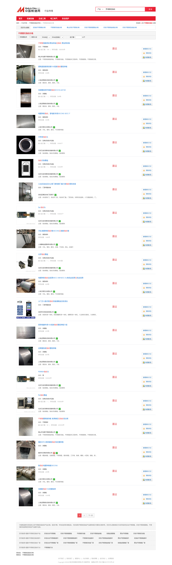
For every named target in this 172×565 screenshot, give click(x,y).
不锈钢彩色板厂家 (88, 543)
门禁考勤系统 (46, 188)
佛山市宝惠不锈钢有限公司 (46, 57)
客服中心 (78, 559)
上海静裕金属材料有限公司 (46, 244)
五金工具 (42, 18)
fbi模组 (42, 395)
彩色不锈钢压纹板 (139, 534)
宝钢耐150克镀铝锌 (47, 489)
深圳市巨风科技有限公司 (46, 312)
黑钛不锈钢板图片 (123, 538)
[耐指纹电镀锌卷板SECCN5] (25, 473)
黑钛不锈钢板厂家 (139, 543)
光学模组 (43, 254)
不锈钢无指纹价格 (28, 553)
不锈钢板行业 (48, 548)
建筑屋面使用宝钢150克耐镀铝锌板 (52, 66)
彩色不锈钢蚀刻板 (96, 534)
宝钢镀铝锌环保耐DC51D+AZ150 (52, 90)
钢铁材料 (45, 70)
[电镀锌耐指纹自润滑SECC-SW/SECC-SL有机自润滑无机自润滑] (25, 286)
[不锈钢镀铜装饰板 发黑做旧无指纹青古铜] (26, 426)
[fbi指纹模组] (25, 403)
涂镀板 (44, 94)
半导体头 (43, 137)
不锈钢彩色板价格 (56, 27)
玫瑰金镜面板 (111, 534)
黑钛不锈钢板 (124, 534)
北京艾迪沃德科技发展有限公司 (48, 151)
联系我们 (69, 559)
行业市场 (49, 10)
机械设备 (30, 18)
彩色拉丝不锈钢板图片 (51, 538)
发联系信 (148, 53)
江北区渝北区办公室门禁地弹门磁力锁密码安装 (57, 184)
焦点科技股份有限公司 (77, 562)
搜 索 (150, 9)
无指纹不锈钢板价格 (39, 27)
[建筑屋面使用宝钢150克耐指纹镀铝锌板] (25, 74)
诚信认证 (34, 37)
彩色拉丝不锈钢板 (50, 534)
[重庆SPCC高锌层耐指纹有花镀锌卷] (25, 450)
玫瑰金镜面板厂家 (123, 543)
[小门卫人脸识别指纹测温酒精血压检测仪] (25, 309)
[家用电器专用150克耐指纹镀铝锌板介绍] (25, 332)
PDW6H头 (43, 371)
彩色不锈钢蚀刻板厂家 (106, 543)
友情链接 (111, 559)
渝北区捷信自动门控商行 (46, 195)
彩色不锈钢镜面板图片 (70, 538)
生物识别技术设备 (48, 141)
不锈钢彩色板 (81, 534)
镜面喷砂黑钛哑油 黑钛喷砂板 (54, 43)
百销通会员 (23, 37)
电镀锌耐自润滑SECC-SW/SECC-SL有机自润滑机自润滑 (60, 278)
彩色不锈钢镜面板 (66, 534)
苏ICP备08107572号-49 (106, 562)
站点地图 (86, 559)
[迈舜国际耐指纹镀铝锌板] (26, 356)
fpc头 (42, 207)
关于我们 (61, 559)
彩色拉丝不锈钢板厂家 (51, 543)
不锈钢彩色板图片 (88, 538)
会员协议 (102, 559)
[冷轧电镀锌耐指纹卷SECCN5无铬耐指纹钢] (25, 239)
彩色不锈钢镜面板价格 (91, 27)
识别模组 (43, 160)
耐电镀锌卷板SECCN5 (48, 465)
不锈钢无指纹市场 (34, 23)
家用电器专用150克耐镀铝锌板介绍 (52, 325)
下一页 (90, 515)
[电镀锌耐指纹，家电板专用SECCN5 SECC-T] (25, 121)
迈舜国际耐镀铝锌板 (47, 348)
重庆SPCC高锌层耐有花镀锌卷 (51, 442)
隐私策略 (94, 559)
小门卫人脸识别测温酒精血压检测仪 (53, 301)
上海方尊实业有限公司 (45, 127)
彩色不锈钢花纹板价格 (130, 27)
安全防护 (65, 18)
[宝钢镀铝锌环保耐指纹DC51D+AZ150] (26, 98)
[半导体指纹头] (25, 145)
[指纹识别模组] (25, 168)
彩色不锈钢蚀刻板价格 (111, 27)
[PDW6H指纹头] (25, 379)
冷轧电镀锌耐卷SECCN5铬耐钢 (53, 231)
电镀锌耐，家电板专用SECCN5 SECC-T (54, 113)
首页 (20, 18)
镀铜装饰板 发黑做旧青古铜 (53, 418)
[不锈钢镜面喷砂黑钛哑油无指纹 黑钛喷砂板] (25, 51)
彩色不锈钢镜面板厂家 (70, 543)
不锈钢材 (45, 47)
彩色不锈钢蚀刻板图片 (106, 538)
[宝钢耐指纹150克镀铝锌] (26, 497)
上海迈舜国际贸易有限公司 (46, 80)
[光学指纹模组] (25, 262)
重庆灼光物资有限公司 (45, 453)
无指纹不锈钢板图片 (140, 538)
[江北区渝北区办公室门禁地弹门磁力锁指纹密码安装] (26, 192)
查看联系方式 (147, 49)
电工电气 (53, 18)
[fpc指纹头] (25, 215)
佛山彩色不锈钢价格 (73, 27)
